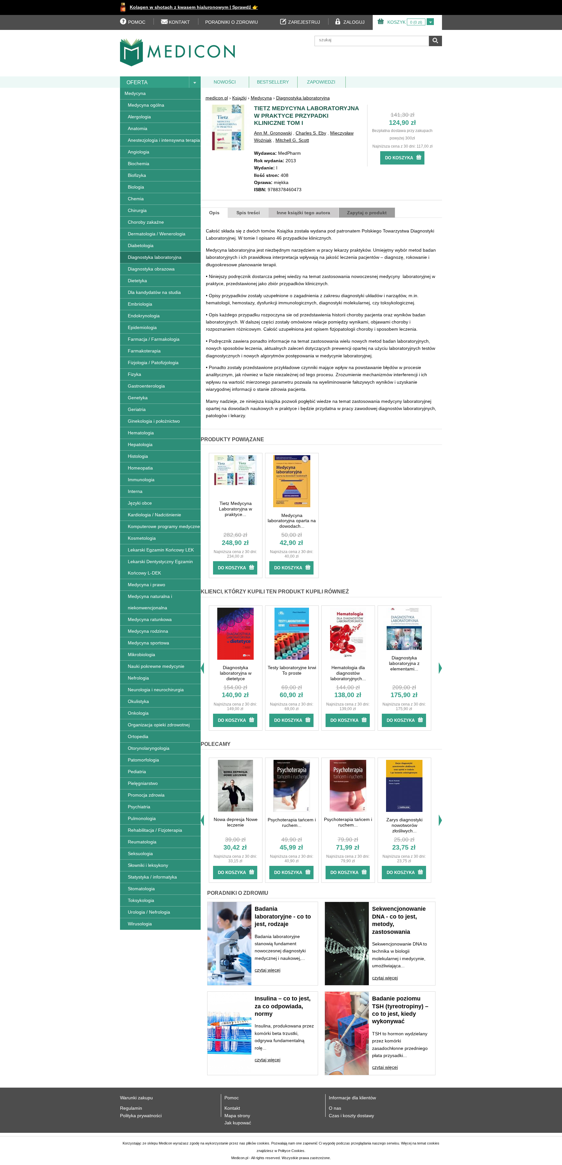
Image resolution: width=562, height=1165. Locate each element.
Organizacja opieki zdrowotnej (159, 724)
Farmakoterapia (144, 350)
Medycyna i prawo (146, 584)
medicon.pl (217, 97)
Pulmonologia (142, 818)
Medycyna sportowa (148, 642)
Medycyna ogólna (146, 105)
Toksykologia (141, 900)
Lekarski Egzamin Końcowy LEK (161, 549)
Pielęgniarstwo (143, 783)
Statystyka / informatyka (152, 877)
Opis (214, 212)
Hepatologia (140, 444)
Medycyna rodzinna (148, 631)
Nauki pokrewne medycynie (156, 666)
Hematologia (141, 432)
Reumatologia (142, 841)
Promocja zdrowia (146, 795)
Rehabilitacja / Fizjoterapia (155, 830)
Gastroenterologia (146, 386)
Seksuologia (140, 853)
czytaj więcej (267, 970)
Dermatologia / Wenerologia (156, 233)
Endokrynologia (144, 315)
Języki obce (140, 503)
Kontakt (232, 1108)
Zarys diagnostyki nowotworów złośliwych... (404, 825)
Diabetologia (141, 245)
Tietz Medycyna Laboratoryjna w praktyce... (235, 509)
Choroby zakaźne (146, 222)
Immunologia (141, 479)
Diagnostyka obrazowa (151, 268)
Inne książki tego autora (303, 212)
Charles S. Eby (311, 133)
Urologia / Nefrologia (149, 912)
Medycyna (135, 93)
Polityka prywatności (141, 1115)
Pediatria (137, 771)
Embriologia (140, 304)
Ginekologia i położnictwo (154, 421)
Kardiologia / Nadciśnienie (154, 514)
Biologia (136, 187)
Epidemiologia (142, 327)
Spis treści (248, 212)
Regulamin (131, 1108)
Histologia (138, 456)
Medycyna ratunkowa (150, 619)
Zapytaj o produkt (367, 212)
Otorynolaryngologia (148, 748)
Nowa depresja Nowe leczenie (236, 822)
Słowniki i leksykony (148, 865)
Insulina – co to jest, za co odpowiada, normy (283, 1006)
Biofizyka (137, 175)
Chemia (136, 198)
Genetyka (138, 397)
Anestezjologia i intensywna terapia (164, 140)
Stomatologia (141, 888)
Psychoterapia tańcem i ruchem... (292, 822)
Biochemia (138, 163)
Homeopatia (140, 467)
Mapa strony (237, 1115)
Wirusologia (140, 923)
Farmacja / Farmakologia (154, 339)
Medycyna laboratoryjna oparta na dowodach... (292, 521)
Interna (135, 491)
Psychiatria (139, 806)
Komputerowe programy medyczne (164, 526)
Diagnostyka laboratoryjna (154, 257)
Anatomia (137, 128)
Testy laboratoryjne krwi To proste (292, 670)
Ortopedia (138, 736)
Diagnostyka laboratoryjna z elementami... (404, 663)
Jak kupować (237, 1122)
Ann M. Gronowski (273, 133)
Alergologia (139, 116)
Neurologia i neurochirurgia (156, 689)
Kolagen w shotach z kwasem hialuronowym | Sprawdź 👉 (194, 7)
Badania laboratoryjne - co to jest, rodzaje (283, 916)
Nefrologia (138, 678)
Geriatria (137, 409)
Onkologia (138, 713)
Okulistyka (138, 701)
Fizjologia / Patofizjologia (153, 362)
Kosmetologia (142, 538)
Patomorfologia (143, 759)
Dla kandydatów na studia (154, 292)
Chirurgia (137, 210)
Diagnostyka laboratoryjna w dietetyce (235, 673)
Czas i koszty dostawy (351, 1115)
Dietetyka (137, 280)
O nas (335, 1108)
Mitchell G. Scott (292, 140)
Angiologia (138, 151)
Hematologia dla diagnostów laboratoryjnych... (348, 673)
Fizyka (134, 374)
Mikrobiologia (141, 654)
